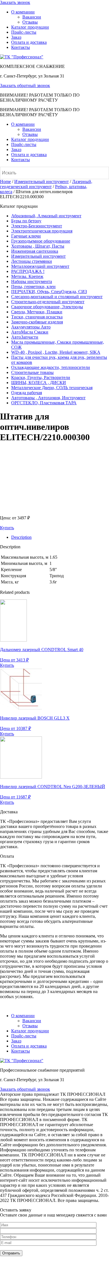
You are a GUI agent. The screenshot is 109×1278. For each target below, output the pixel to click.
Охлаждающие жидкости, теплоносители (50, 367)
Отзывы (30, 22)
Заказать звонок (15, 2)
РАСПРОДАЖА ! (27, 271)
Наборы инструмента (31, 281)
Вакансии (31, 17)
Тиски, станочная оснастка (37, 316)
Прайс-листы (23, 32)
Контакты (20, 47)
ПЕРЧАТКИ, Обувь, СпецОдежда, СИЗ (49, 291)
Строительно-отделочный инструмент (47, 301)
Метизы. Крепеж (27, 276)
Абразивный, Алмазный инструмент (46, 215)
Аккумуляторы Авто (31, 327)
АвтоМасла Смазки (29, 332)
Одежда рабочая (26, 392)
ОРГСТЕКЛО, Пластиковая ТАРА (44, 402)
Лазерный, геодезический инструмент (46, 184)
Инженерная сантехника (34, 251)
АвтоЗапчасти (24, 337)
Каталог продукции (30, 27)
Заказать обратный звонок (25, 85)
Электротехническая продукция (41, 231)
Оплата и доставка (29, 42)
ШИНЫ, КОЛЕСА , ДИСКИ (38, 382)
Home (5, 181)
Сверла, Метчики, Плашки (36, 311)
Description (21, 537)
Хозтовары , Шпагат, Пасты (37, 246)
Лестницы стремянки (31, 261)
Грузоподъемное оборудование (40, 241)
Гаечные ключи (26, 236)
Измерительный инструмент (41, 181)
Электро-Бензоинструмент (36, 225)
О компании (23, 12)
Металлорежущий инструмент (40, 266)
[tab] (60, 537)
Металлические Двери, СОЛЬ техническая (52, 387)
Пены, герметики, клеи (33, 286)
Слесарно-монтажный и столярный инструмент (57, 296)
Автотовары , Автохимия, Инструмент (48, 397)
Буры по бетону (26, 220)
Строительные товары (32, 372)
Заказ (16, 37)
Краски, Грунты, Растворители (40, 377)
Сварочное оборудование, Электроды (47, 306)
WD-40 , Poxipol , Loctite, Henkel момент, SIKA (55, 352)
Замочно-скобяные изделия (37, 322)
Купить (7, 527)
